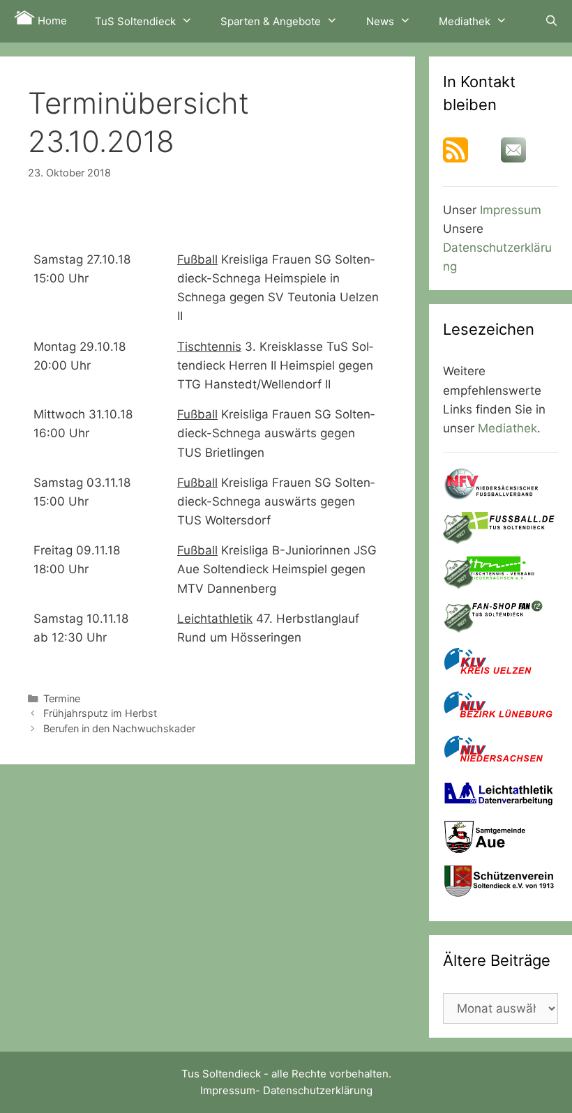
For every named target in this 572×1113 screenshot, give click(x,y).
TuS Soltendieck (135, 21)
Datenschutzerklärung (317, 1090)
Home (51, 20)
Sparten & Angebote (270, 21)
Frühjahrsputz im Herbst (100, 713)
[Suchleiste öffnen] (551, 21)
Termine (61, 698)
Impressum (510, 210)
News (380, 21)
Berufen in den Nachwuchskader (119, 728)
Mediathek (464, 21)
